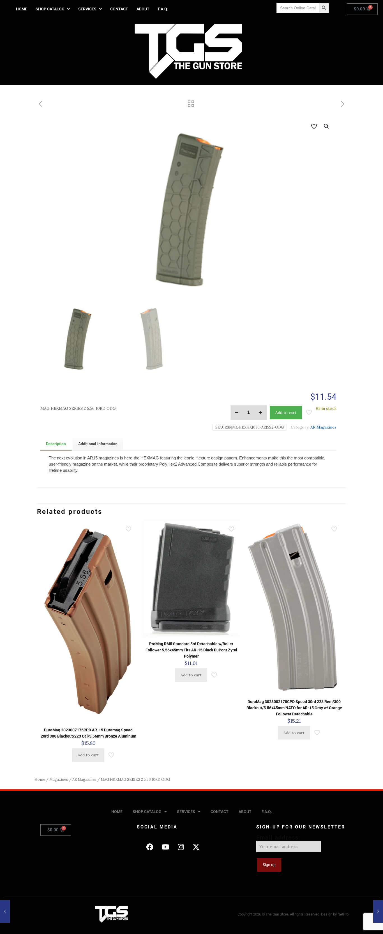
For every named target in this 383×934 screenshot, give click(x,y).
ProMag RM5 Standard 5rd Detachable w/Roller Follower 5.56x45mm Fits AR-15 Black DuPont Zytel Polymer (191, 650)
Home (39, 779)
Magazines (58, 779)
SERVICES (87, 9)
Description (56, 444)
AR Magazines (323, 427)
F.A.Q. (163, 9)
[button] (52, 9)
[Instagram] (181, 847)
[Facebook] (150, 847)
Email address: (278, 837)
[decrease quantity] (237, 412)
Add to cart (285, 412)
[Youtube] (165, 847)
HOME (21, 9)
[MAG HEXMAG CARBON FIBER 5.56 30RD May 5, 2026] (5, 911)
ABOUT (143, 9)
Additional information (97, 444)
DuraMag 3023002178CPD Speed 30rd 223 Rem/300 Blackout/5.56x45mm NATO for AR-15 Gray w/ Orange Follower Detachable (294, 707)
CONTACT (119, 9)
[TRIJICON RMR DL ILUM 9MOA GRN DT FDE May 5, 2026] (378, 911)
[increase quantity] (261, 412)
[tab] (55, 444)
